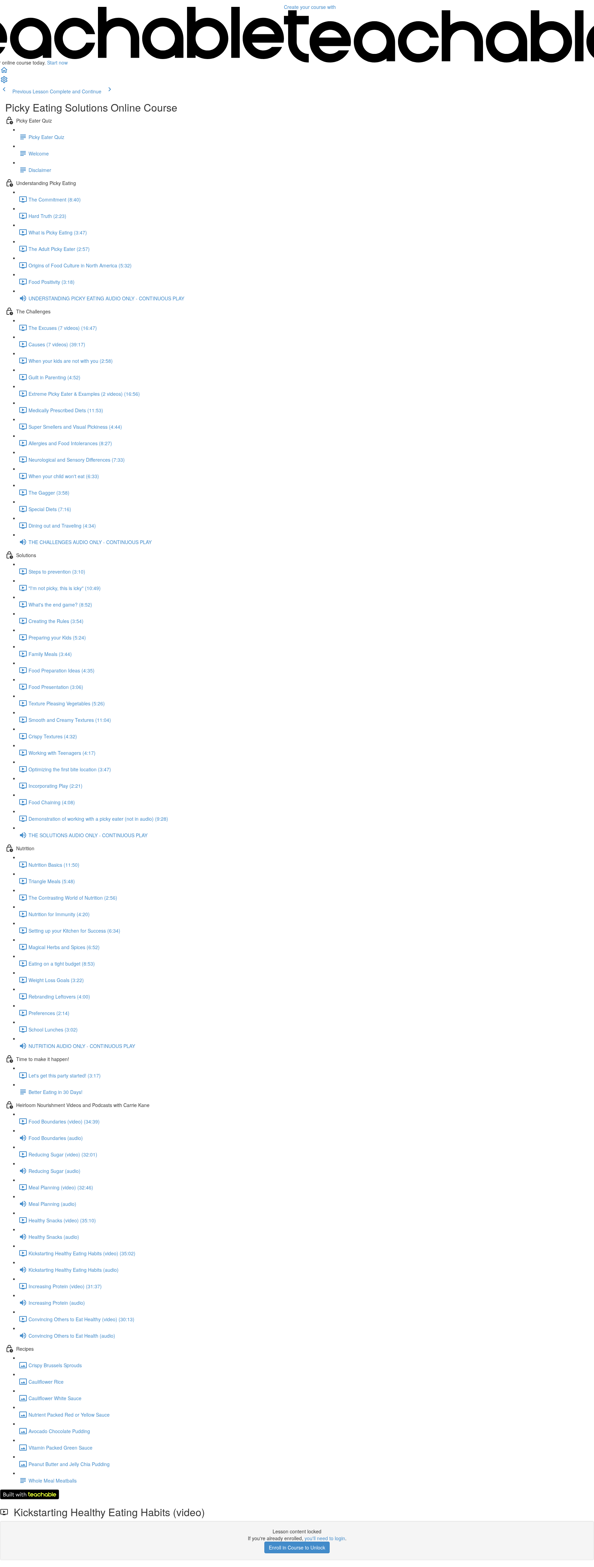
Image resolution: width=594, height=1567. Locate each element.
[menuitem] (4, 81)
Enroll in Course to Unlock (297, 1547)
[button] (4, 72)
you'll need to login (325, 1538)
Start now (57, 62)
